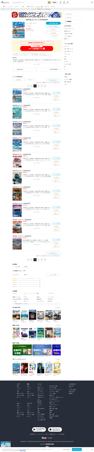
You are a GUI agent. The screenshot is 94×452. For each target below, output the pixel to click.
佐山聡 (22, 375)
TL (65, 69)
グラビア (66, 61)
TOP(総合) (3, 9)
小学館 (54, 339)
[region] (47, 449)
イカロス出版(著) (29, 23)
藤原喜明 (25, 375)
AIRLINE (33, 9)
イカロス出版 (17, 266)
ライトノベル (67, 53)
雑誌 (65, 59)
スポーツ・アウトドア (21, 9)
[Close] (91, 449)
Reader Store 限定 (68, 33)
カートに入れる (54, 26)
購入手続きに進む (54, 23)
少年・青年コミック (68, 48)
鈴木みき (47, 375)
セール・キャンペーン (69, 28)
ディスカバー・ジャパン (49, 339)
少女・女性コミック (68, 51)
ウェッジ (14, 339)
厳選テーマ (66, 38)
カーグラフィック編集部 (33, 339)
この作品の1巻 (19, 69)
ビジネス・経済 (67, 64)
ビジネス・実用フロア (11, 9)
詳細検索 (54, 2)
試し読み (54, 33)
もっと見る (37, 64)
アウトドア (28, 9)
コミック (66, 46)
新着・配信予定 (67, 81)
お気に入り (54, 29)
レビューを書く (29, 26)
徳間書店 (38, 339)
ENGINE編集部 (23, 339)
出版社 (65, 76)
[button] (60, 434)
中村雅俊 (30, 375)
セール (65, 84)
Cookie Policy (23, 450)
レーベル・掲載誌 (68, 79)
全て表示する (37, 97)
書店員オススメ (67, 31)
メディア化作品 (67, 36)
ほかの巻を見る (54, 35)
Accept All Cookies (77, 449)
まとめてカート (54, 80)
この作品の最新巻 (53, 69)
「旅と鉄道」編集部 (24, 321)
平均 (25, 274)
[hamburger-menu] (91, 2)
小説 (65, 56)
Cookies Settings (66, 449)
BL (65, 66)
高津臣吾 (38, 375)
